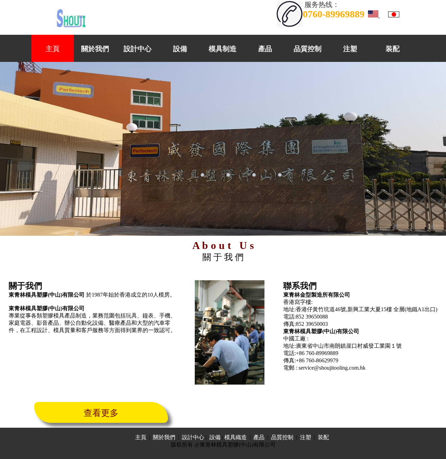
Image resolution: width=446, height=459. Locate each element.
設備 (180, 49)
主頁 (53, 49)
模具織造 (235, 437)
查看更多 (101, 413)
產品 (265, 49)
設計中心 (138, 49)
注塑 (350, 49)
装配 (393, 49)
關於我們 (95, 49)
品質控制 (308, 49)
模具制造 (223, 49)
